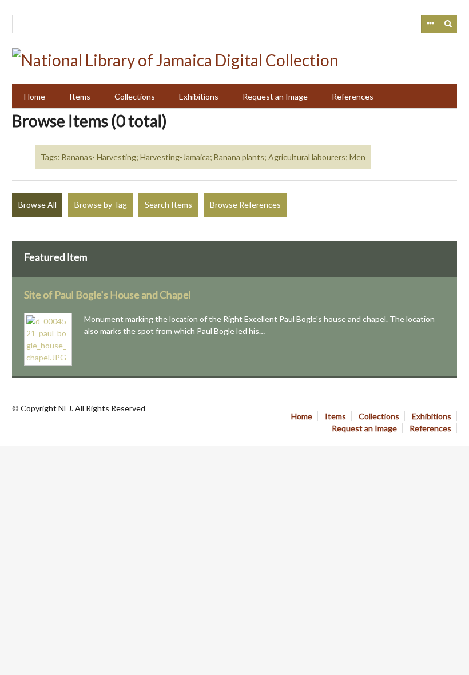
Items (79, 96)
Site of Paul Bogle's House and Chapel (107, 295)
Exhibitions (198, 96)
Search (448, 24)
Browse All (37, 204)
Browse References (245, 204)
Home (34, 96)
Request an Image (275, 96)
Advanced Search (430, 24)
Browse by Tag (100, 204)
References (352, 96)
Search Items (168, 204)
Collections (134, 96)
